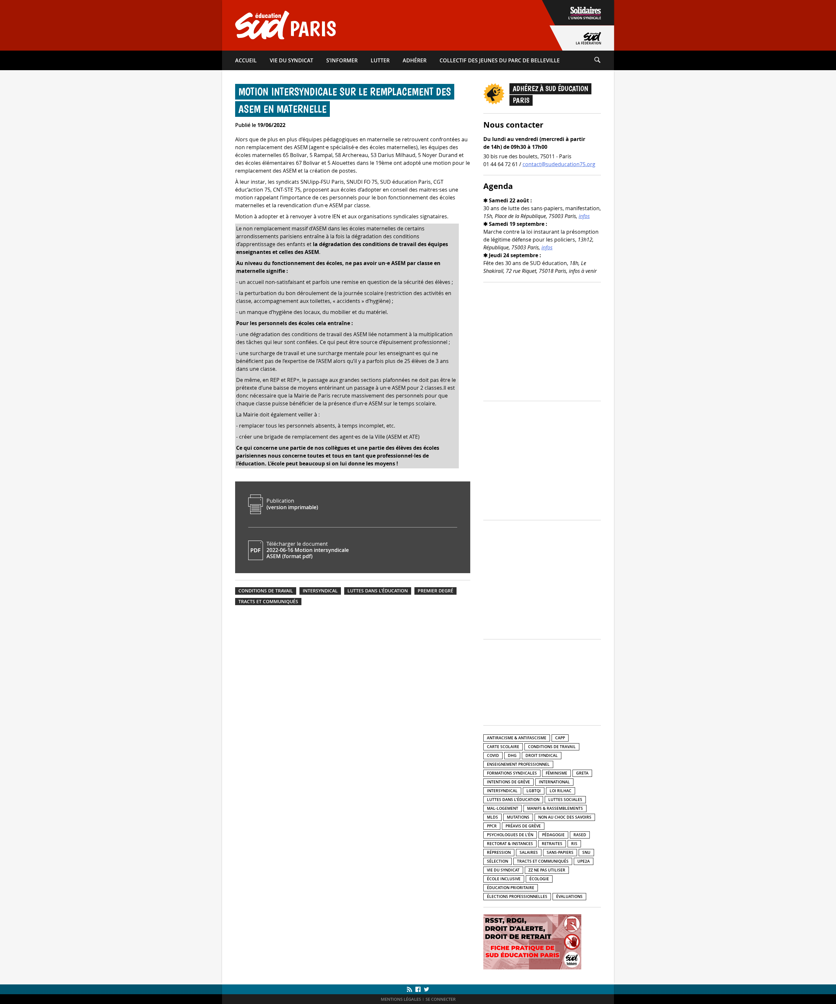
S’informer (342, 60)
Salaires (529, 852)
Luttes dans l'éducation (377, 591)
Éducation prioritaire (510, 887)
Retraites (552, 843)
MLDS (492, 817)
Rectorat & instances (510, 843)
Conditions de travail (265, 591)
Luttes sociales (565, 799)
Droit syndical (541, 755)
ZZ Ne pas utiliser (546, 870)
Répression (499, 852)
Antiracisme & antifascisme (516, 738)
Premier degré (435, 591)
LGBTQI (533, 790)
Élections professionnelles (517, 896)
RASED (579, 835)
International (554, 782)
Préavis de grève (523, 826)
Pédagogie (553, 835)
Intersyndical (320, 591)
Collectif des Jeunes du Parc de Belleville (500, 60)
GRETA (582, 773)
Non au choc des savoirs (564, 817)
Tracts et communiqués (268, 601)
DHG (512, 755)
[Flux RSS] (410, 989)
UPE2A (583, 861)
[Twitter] (425, 989)
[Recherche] (604, 60)
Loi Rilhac (560, 790)
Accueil (246, 60)
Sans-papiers (560, 852)
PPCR (492, 826)
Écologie (539, 879)
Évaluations (569, 896)
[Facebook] (418, 989)
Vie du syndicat (291, 60)
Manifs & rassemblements (555, 808)
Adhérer (414, 60)
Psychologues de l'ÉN (510, 835)
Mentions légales (401, 999)
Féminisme (556, 773)
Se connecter (441, 999)
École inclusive (504, 879)
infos (584, 216)
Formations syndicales (512, 773)
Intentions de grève (508, 782)
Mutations (518, 817)
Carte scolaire (503, 746)
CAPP (560, 738)
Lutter (380, 60)
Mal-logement (502, 808)
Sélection (497, 861)
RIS (574, 843)
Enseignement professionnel (518, 764)
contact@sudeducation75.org (558, 164)
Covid (493, 755)
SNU (586, 852)
